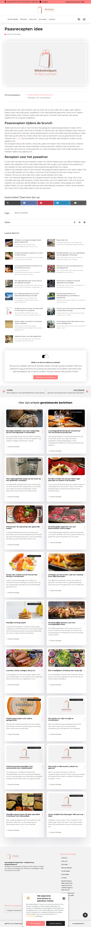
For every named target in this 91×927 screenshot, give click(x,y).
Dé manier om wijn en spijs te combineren (60, 719)
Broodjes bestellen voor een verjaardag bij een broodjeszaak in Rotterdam (22, 431)
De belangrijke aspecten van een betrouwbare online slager (62, 527)
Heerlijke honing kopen (16, 623)
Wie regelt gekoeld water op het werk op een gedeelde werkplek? (23, 479)
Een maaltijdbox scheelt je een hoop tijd (65, 670)
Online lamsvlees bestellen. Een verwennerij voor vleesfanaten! (19, 767)
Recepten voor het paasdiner (39, 98)
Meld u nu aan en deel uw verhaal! (45, 362)
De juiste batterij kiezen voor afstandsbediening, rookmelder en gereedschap (68, 295)
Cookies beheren (55, 923)
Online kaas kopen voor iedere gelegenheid (19, 719)
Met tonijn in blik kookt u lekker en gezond (63, 767)
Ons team (43, 19)
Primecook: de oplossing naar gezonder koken (23, 527)
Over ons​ (33, 19)
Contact (52, 19)
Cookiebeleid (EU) (78, 923)
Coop (18, 138)
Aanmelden (65, 874)
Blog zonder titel (62, 240)
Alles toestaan (35, 923)
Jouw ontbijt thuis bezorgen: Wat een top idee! (65, 815)
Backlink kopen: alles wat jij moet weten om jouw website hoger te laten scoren (67, 885)
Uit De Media (13, 19)
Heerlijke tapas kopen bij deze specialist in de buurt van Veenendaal (23, 815)
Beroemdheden (66, 868)
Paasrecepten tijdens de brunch (40, 95)
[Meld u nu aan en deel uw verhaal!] (45, 355)
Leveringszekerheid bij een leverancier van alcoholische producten (64, 431)
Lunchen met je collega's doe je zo (20, 670)
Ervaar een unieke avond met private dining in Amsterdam (21, 575)
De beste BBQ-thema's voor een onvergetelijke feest (61, 623)
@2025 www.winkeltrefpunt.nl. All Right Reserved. (21, 923)
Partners (23, 19)
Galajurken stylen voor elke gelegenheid (28, 336)
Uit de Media (65, 871)
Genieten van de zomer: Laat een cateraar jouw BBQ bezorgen (65, 575)
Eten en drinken (14, 34)
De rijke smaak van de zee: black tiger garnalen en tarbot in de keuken (64, 479)
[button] (64, 898)
